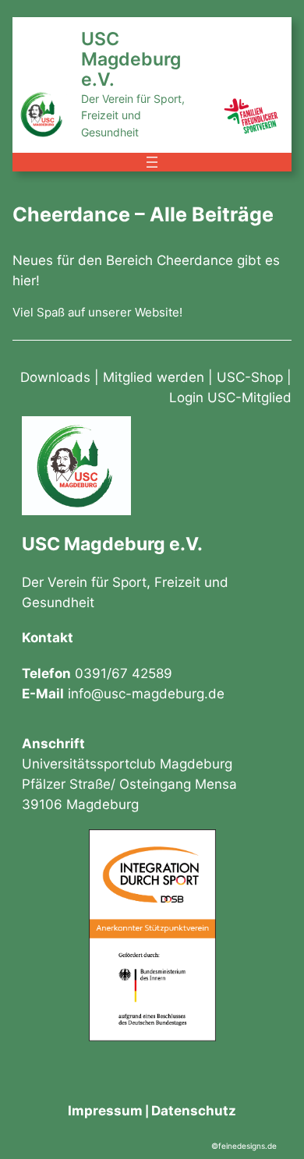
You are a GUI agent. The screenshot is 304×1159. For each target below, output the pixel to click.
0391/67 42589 (123, 673)
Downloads (55, 377)
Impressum (105, 1110)
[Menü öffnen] (152, 162)
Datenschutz (193, 1110)
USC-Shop (250, 377)
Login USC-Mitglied (230, 397)
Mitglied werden (153, 377)
